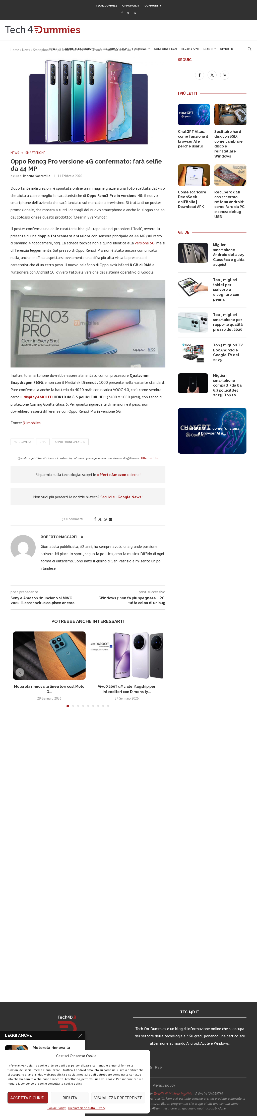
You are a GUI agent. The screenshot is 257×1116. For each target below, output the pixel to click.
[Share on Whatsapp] (105, 519)
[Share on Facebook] (95, 519)
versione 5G (145, 242)
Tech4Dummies (106, 5)
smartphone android (70, 442)
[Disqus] (88, 785)
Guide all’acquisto (80, 49)
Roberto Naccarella (36, 176)
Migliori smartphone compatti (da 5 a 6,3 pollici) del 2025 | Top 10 (227, 385)
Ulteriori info (149, 458)
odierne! (119, 474)
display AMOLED (38, 396)
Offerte (226, 48)
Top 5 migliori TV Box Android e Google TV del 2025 (228, 352)
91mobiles (32, 422)
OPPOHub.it (131, 5)
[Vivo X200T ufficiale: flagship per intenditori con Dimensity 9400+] (127, 655)
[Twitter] (128, 13)
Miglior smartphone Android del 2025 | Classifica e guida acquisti (229, 255)
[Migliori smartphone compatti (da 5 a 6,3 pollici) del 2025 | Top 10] (193, 383)
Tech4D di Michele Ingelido (173, 1093)
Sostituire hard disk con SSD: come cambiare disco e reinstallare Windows (228, 144)
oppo (42, 442)
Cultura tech (165, 48)
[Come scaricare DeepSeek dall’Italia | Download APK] (194, 175)
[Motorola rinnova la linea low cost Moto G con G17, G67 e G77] (49, 655)
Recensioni (190, 48)
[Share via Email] (110, 519)
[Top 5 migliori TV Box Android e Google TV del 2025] (193, 353)
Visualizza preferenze (118, 1098)
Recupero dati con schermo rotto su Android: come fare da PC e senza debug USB (229, 204)
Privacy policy (164, 1085)
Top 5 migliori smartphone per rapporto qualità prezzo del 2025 (228, 322)
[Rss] (135, 13)
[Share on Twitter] (100, 519)
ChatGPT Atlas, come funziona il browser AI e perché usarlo (193, 139)
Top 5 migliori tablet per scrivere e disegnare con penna (226, 289)
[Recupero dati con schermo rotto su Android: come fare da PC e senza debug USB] (230, 175)
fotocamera (22, 442)
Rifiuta (69, 1098)
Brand (208, 49)
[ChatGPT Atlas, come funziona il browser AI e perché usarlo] (194, 114)
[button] (20, 672)
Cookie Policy (56, 1108)
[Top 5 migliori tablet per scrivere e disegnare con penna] (193, 288)
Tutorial (139, 49)
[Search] (249, 49)
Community (153, 5)
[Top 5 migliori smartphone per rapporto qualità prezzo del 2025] (193, 322)
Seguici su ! (121, 496)
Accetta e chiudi (27, 1098)
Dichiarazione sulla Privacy (86, 1108)
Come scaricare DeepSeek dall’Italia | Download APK (192, 199)
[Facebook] (122, 13)
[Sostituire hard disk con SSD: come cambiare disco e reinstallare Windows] (230, 114)
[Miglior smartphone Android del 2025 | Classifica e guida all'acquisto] (193, 253)
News (52, 49)
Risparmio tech (115, 48)
